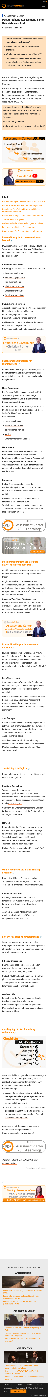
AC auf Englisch (15, 803)
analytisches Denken (14, 425)
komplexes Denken (13, 421)
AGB (5, 1391)
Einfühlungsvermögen (14, 286)
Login (44, 2)
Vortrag (24, 318)
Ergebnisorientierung (14, 291)
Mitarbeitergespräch (11, 314)
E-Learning (19, 1385)
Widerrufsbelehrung (35, 1388)
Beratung (30, 1385)
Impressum (8, 1388)
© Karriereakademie (38, 1396)
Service (39, 1385)
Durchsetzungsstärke (14, 295)
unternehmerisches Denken (17, 439)
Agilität (8, 434)
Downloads (8, 1385)
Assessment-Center (14, 16)
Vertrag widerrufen (18, 1391)
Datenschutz (20, 1388)
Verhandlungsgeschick (15, 277)
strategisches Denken (14, 430)
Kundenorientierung (14, 282)
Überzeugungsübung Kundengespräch (19, 329)
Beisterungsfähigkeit (14, 273)
